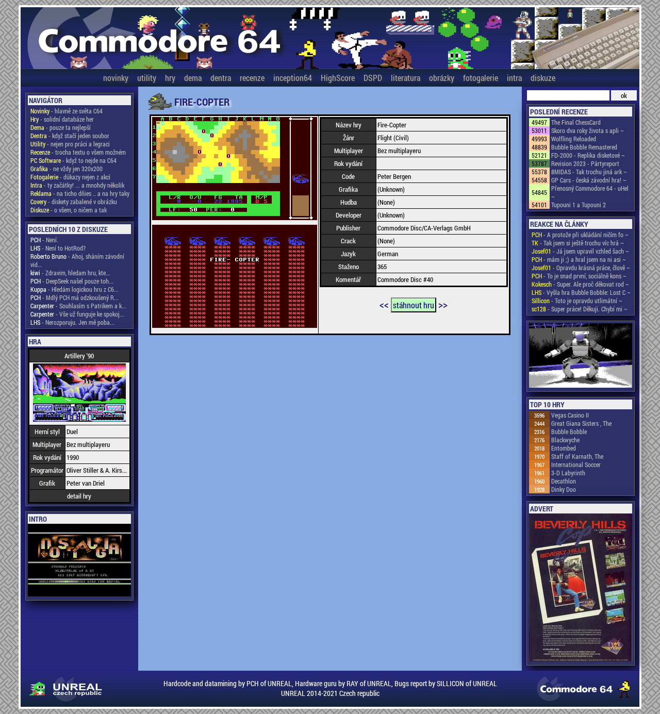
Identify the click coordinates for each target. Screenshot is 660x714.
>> (443, 304)
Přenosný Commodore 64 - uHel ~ (590, 192)
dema (193, 77)
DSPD (373, 77)
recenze (252, 77)
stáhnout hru (413, 305)
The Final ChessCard (576, 122)
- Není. (44, 240)
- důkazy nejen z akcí (70, 177)
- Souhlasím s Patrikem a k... (78, 306)
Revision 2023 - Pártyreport (585, 163)
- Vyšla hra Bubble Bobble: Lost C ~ (581, 292)
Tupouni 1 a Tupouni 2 (578, 205)
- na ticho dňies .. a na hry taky (79, 193)
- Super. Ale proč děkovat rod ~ (580, 284)
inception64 (292, 77)
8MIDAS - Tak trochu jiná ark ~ (589, 172)
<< (384, 304)
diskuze (543, 77)
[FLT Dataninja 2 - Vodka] (580, 356)
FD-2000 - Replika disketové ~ (588, 155)
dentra (220, 77)
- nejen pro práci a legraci (70, 144)
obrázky (441, 77)
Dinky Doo (563, 489)
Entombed (563, 448)
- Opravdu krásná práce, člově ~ (581, 267)
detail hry (79, 496)
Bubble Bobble (569, 431)
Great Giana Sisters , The (581, 423)
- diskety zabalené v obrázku (73, 201)
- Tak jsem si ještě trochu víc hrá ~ (578, 243)
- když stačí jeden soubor (69, 135)
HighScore (338, 77)
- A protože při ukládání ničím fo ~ (580, 234)
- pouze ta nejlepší (60, 127)
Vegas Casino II (570, 415)
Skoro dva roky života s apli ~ (587, 130)
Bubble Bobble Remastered (584, 147)
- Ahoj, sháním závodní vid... (77, 260)
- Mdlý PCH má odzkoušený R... (74, 297)
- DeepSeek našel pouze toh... (71, 281)
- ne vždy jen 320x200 (66, 168)
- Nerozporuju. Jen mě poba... (72, 322)
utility (146, 77)
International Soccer (576, 464)
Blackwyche (565, 440)
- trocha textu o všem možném (78, 152)
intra (514, 77)
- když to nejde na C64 (73, 160)
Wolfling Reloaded (573, 139)
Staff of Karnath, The (577, 456)
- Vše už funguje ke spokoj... (77, 314)
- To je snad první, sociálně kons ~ (579, 276)
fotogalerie (480, 77)
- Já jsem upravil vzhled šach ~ (580, 251)
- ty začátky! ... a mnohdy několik (77, 185)
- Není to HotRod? (58, 248)
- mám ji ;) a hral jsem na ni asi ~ (579, 259)
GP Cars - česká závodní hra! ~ (588, 180)
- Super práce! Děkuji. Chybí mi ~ (580, 309)
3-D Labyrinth (568, 473)
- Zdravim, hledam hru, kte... (70, 273)
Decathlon (563, 481)
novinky (115, 77)
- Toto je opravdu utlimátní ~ (577, 300)
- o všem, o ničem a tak (68, 210)
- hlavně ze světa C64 (66, 111)
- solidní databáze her (62, 119)
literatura (405, 77)
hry (170, 77)
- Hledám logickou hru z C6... (74, 289)
